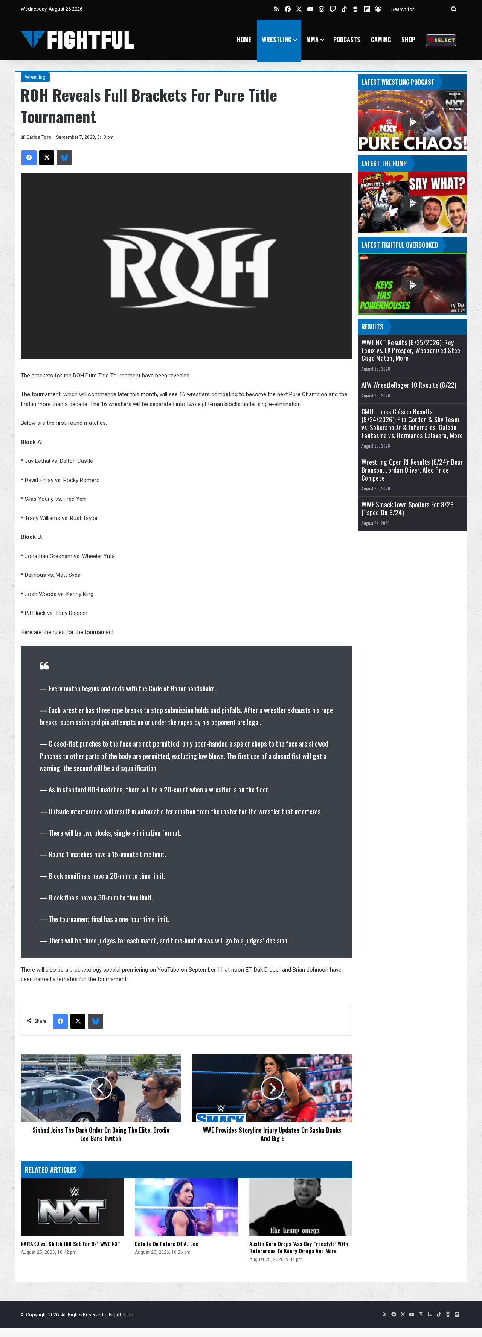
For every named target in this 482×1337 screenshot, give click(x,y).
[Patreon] (441, 39)
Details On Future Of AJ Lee (166, 1243)
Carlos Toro (39, 137)
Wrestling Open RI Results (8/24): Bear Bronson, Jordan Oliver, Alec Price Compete (412, 470)
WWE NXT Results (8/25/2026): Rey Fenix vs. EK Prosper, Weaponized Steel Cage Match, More (412, 350)
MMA (312, 39)
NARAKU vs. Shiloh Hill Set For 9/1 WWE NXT (70, 1243)
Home (244, 39)
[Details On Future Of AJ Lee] (186, 1207)
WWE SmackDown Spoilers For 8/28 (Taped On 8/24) (408, 508)
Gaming (381, 39)
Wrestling (276, 39)
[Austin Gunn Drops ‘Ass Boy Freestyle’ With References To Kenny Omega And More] (300, 1207)
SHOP (408, 39)
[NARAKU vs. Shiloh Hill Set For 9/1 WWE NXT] (72, 1207)
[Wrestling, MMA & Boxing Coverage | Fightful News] (77, 40)
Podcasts (346, 39)
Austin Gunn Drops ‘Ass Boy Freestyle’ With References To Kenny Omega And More (298, 1247)
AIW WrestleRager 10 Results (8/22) (409, 385)
